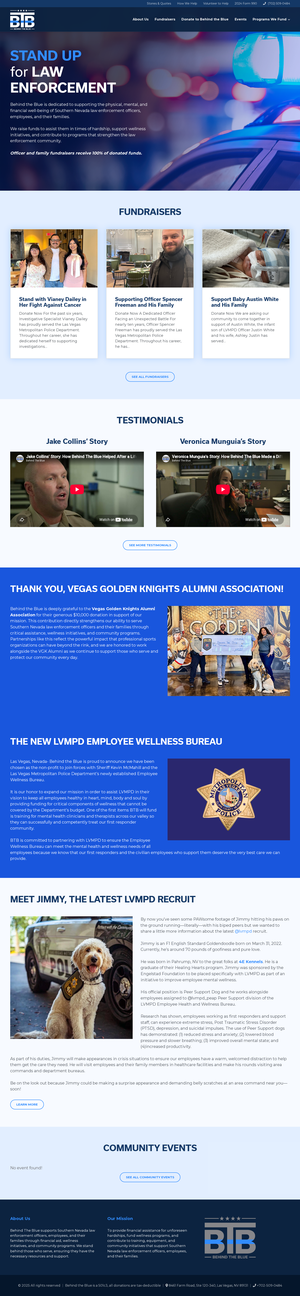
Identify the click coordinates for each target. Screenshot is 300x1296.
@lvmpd (243, 931)
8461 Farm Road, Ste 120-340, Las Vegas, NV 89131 (208, 1285)
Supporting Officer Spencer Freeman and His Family (148, 302)
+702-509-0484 (269, 1285)
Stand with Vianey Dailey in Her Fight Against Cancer (52, 302)
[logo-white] (22, 19)
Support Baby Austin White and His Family (245, 302)
